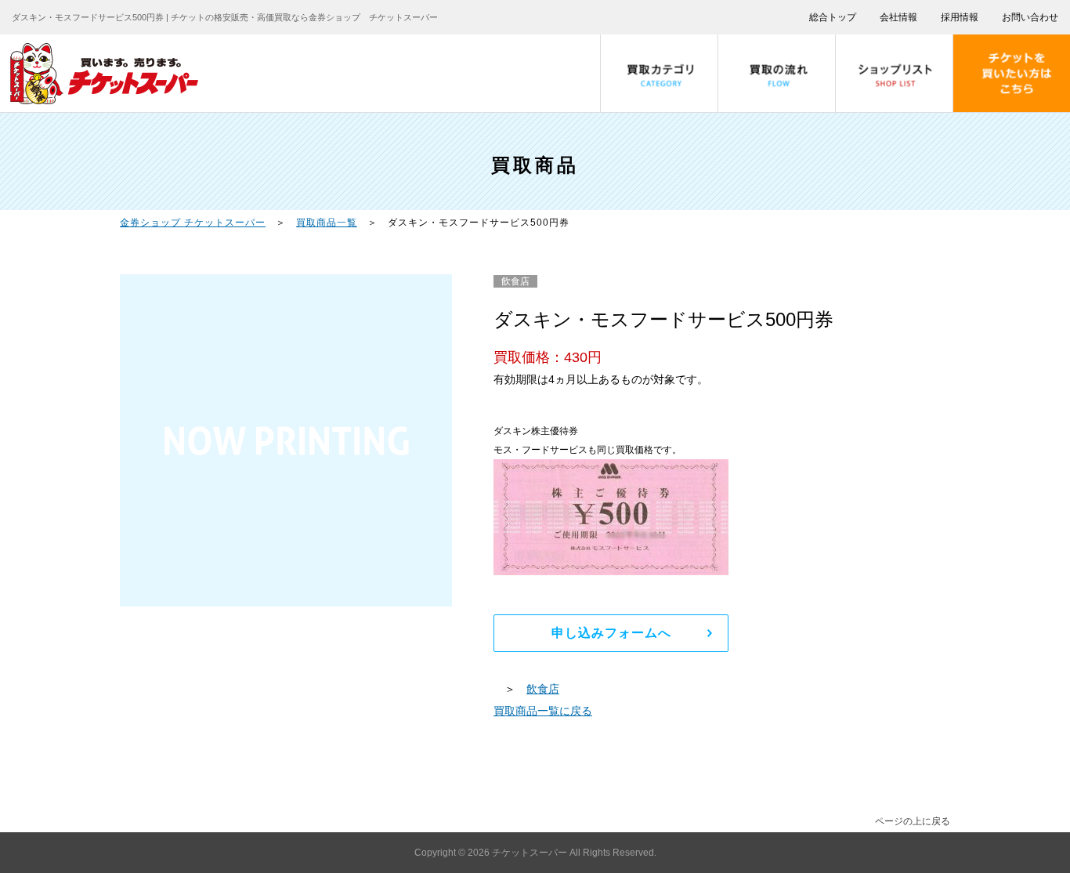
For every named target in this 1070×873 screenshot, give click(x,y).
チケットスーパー (530, 852)
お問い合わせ (1030, 17)
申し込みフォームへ (611, 632)
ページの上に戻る (912, 821)
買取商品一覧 (326, 222)
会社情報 (898, 17)
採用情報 (959, 17)
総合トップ (832, 17)
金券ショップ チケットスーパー (193, 222)
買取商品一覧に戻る (542, 711)
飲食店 (542, 689)
